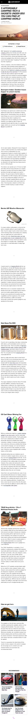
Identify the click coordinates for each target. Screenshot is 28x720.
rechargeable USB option (10, 485)
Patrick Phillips (5, 21)
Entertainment (5, 5)
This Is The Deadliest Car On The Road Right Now (7, 688)
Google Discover (21, 46)
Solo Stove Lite (14, 363)
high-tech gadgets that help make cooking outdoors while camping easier (13, 347)
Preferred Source (8, 46)
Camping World (23, 107)
